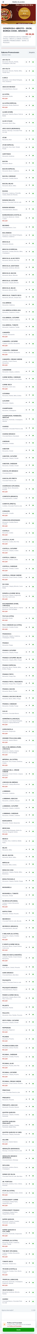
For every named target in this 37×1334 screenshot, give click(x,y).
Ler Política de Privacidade (14, 1326)
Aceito (19, 1330)
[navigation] (18, 2)
